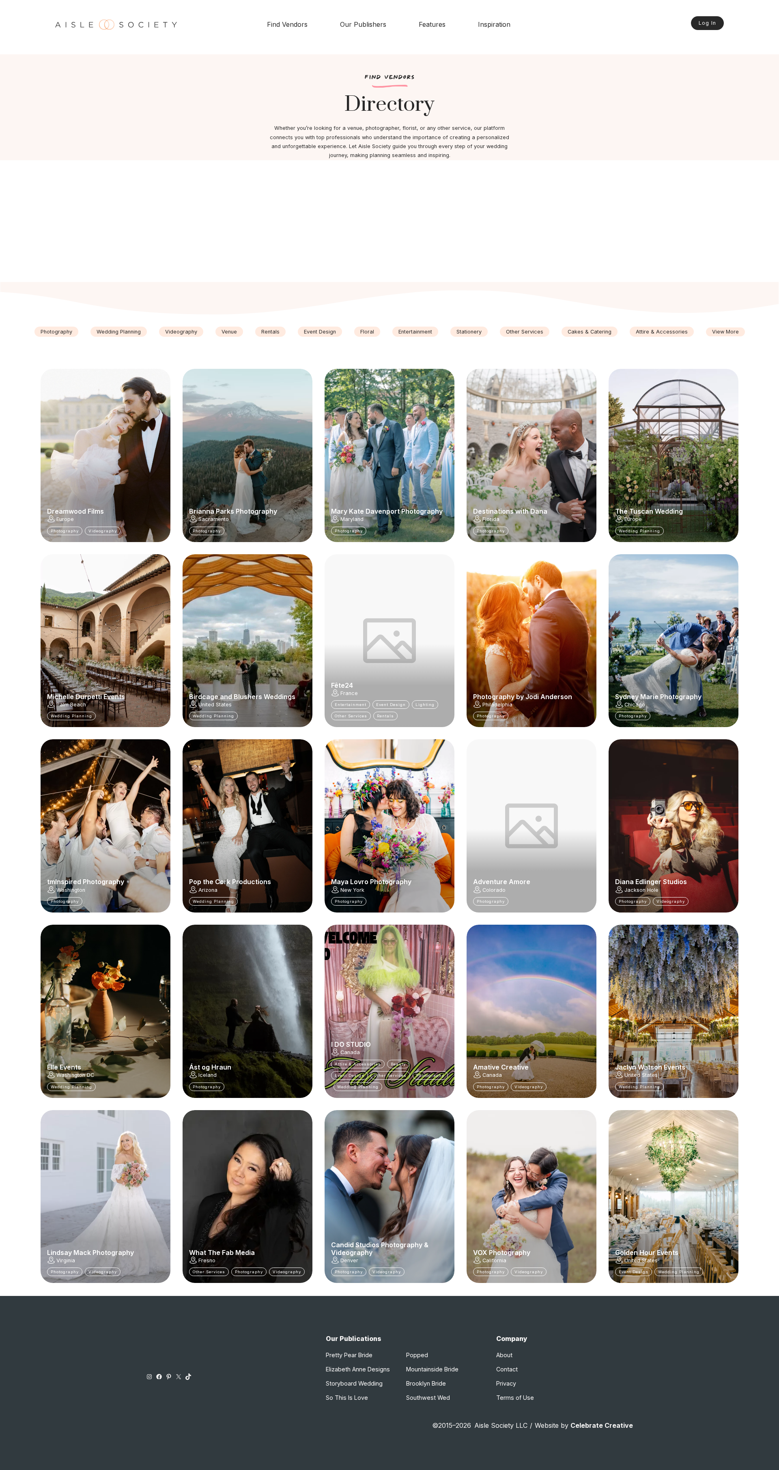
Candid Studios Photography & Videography (379, 1248)
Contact (507, 1369)
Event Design (320, 332)
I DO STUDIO (351, 1044)
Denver (349, 1260)
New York (352, 890)
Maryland (352, 519)
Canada (350, 1052)
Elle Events (64, 1067)
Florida (490, 519)
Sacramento (213, 519)
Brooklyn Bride (426, 1383)
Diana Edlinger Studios (651, 881)
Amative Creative (501, 1067)
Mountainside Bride (432, 1369)
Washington (70, 890)
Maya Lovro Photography (371, 881)
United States (215, 705)
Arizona (207, 890)
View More (725, 332)
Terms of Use (515, 1397)
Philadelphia (497, 705)
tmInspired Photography (85, 881)
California (494, 1260)
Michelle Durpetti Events (86, 696)
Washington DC (75, 1075)
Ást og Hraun (210, 1067)
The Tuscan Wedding (649, 511)
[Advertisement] (389, 221)
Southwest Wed (428, 1397)
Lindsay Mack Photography (90, 1252)
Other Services (524, 332)
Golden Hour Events (646, 1252)
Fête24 (342, 685)
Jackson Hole (641, 890)
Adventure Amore (501, 881)
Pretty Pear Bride (349, 1355)
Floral (367, 332)
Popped (417, 1355)
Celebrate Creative (601, 1425)
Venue (229, 332)
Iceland (207, 1075)
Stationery (469, 332)
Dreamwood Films (75, 511)
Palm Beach (71, 705)
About (504, 1355)
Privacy (506, 1383)
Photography (56, 332)
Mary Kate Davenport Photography (387, 511)
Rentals (270, 332)
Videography (181, 332)
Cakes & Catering (589, 332)
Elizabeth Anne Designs (358, 1369)
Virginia (65, 1260)
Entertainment (415, 332)
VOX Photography (501, 1252)
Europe (65, 519)
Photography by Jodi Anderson (522, 696)
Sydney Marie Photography (658, 696)
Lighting (425, 704)
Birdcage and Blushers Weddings (242, 696)
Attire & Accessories (662, 332)
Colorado (494, 890)
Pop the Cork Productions (230, 881)
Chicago (634, 705)
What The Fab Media (222, 1252)
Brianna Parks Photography (233, 511)
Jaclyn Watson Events (650, 1067)
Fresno (206, 1260)
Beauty (398, 1064)
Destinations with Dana (510, 511)
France (349, 693)
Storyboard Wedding (354, 1383)
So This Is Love (347, 1397)
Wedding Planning (119, 332)
